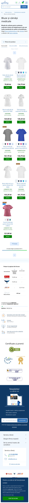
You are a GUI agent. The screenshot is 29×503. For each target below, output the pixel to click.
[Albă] (16, 72)
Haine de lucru (8, 12)
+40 (13, 454)
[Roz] (8, 144)
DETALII (8, 87)
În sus (15, 244)
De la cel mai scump (23, 46)
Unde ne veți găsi (15, 464)
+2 (12, 144)
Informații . (14, 426)
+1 (25, 72)
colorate (21, 31)
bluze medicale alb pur (11, 31)
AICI (13, 494)
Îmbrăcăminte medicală (19, 12)
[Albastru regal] (21, 72)
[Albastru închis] (19, 72)
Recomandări (4, 46)
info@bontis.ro (12, 459)
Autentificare (22, 420)
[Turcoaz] (23, 72)
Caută (24, 7)
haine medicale (13, 33)
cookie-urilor (10, 489)
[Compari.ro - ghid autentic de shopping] (14, 349)
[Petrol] (10, 220)
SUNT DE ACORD (13, 498)
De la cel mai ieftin (13, 46)
